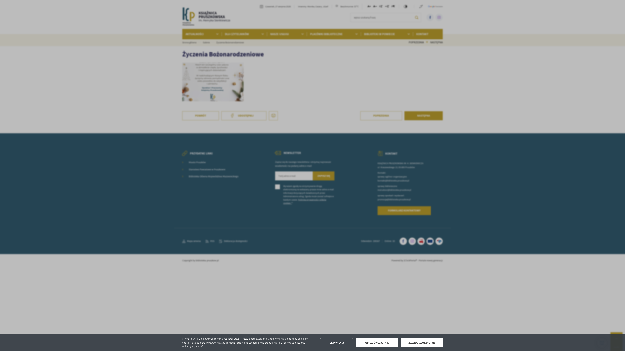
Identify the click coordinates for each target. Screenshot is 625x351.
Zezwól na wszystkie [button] (421, 342)
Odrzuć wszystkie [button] (377, 342)
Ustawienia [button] (336, 342)
